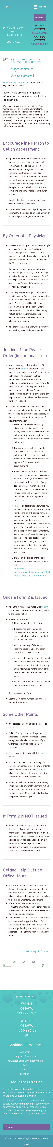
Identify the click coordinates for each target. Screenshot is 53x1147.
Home (5, 82)
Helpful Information (19, 82)
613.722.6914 (39, 33)
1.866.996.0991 (40, 44)
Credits (26, 1144)
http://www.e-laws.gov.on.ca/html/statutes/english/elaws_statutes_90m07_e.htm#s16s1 (32, 572)
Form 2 (24, 368)
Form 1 (24, 252)
